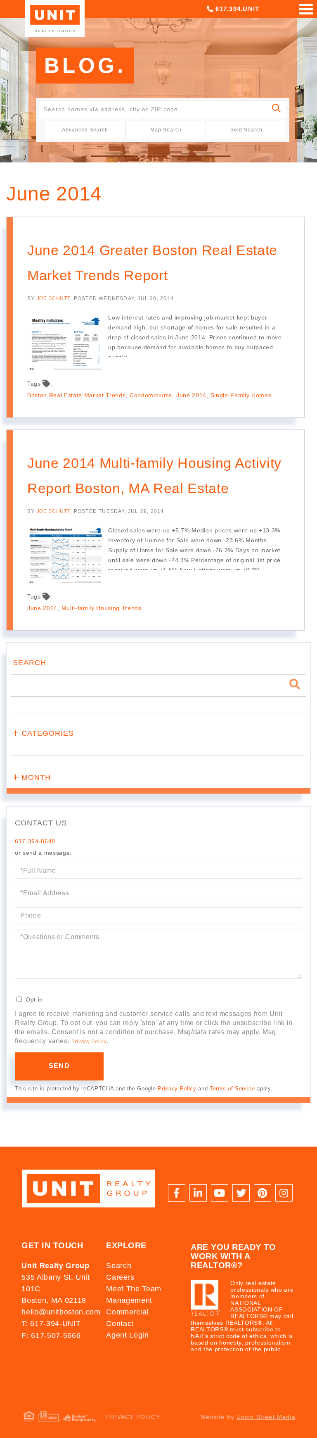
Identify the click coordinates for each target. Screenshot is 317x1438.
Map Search (166, 130)
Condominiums (151, 395)
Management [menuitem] (129, 1300)
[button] (276, 109)
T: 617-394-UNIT (50, 1323)
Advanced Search (85, 130)
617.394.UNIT (236, 8)
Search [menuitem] (118, 1266)
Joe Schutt (54, 298)
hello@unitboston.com (59, 1312)
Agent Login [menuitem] (127, 1335)
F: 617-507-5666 (50, 1335)
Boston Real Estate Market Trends (76, 395)
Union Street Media (266, 1417)
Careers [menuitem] (120, 1277)
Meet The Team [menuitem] (133, 1289)
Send (59, 1065)
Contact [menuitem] (120, 1323)
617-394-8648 (35, 841)
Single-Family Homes (241, 395)
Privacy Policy (88, 1042)
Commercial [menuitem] (127, 1312)
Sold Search (246, 130)
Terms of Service (232, 1088)
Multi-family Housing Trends (102, 608)
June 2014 (191, 395)
